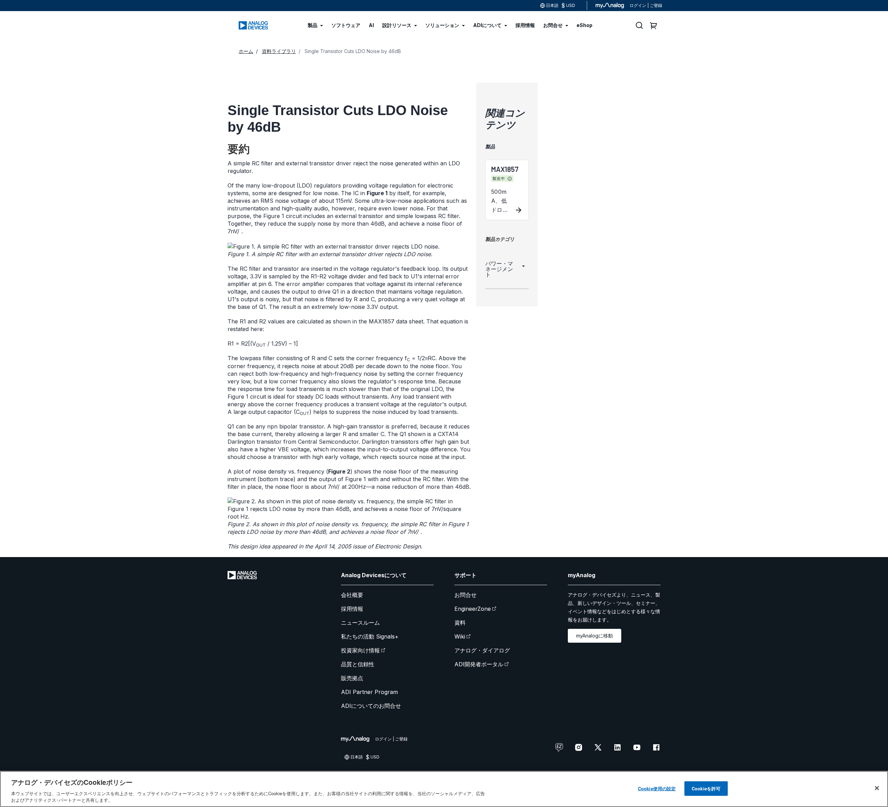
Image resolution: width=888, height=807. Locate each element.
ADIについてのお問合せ (371, 705)
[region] (444, 789)
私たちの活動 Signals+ (370, 636)
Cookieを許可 (706, 788)
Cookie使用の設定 (657, 788)
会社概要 (352, 594)
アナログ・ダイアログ (482, 650)
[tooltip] (510, 179)
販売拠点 (352, 678)
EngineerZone (472, 608)
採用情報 (352, 608)
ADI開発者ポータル (478, 664)
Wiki (459, 636)
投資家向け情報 (360, 650)
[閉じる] (877, 788)
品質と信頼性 (357, 664)
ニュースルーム (360, 622)
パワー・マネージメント (499, 269)
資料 (460, 622)
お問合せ (465, 594)
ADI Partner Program (369, 691)
